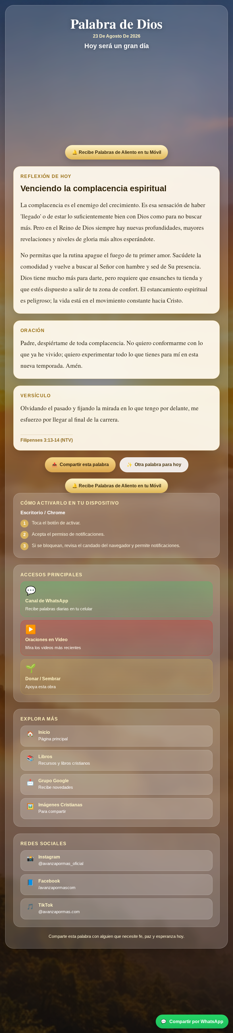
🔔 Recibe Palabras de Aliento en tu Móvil (116, 152)
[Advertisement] (116, 98)
